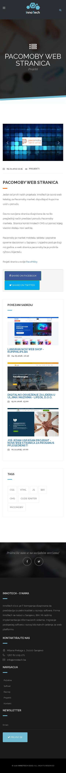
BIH (43, 489)
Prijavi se (16, 737)
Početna (8, 680)
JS (33, 489)
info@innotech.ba (16, 660)
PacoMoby (31, 261)
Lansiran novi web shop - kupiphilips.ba (26, 350)
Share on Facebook (23, 275)
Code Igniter (29, 498)
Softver (7, 686)
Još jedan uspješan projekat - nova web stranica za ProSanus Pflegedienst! (31, 443)
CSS (12, 489)
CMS (12, 498)
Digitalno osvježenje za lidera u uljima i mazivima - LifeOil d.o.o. (31, 396)
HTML (23, 489)
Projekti (7, 697)
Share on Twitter (23, 285)
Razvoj (7, 692)
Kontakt (7, 703)
